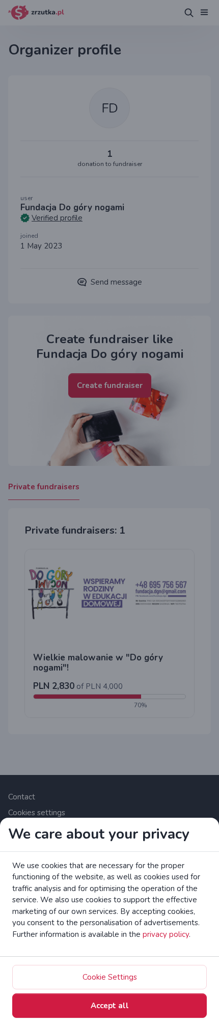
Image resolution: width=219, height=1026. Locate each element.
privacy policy (166, 934)
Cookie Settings (110, 977)
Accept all (110, 1006)
